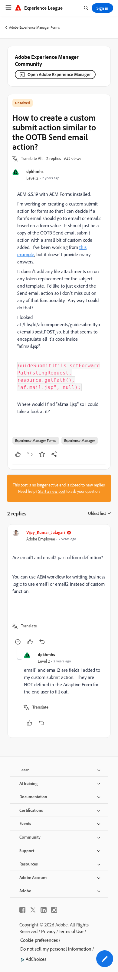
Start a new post (51, 491)
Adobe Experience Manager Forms (34, 27)
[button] (32, 159)
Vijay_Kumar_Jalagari (45, 532)
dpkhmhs (35, 171)
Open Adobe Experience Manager (59, 74)
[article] (59, 588)
